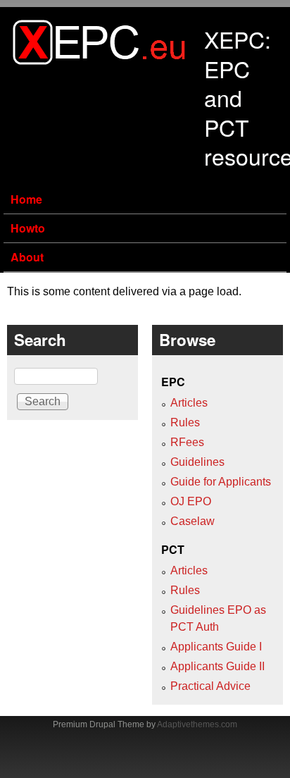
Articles (189, 403)
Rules (185, 422)
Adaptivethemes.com (197, 724)
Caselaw (192, 521)
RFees (187, 442)
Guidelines (197, 462)
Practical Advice (210, 686)
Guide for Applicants (220, 482)
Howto (28, 228)
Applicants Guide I (216, 647)
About (27, 257)
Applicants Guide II (217, 666)
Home (26, 199)
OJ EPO (190, 501)
